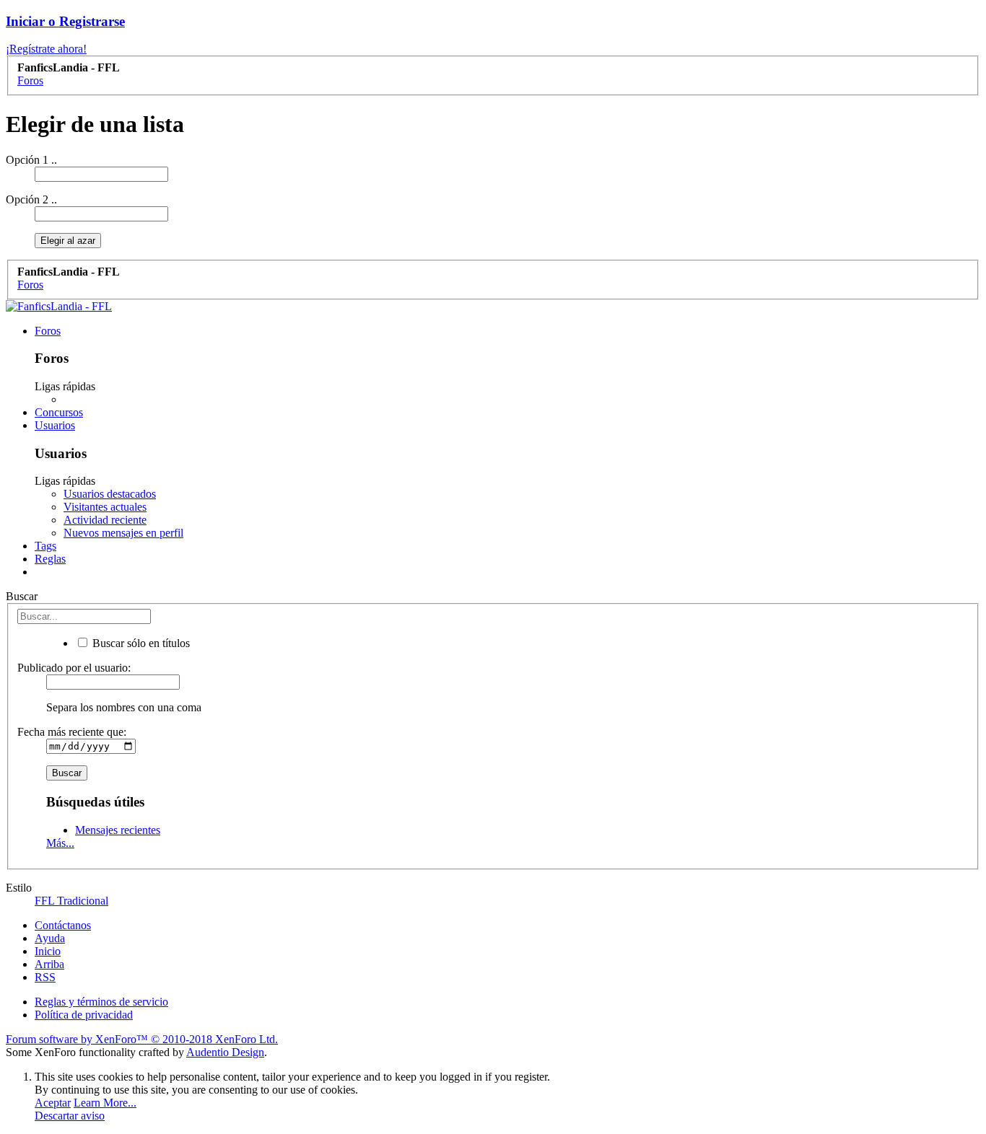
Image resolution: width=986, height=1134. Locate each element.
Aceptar (53, 1102)
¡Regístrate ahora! (46, 49)
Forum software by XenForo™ (142, 1039)
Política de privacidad (84, 1014)
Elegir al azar (67, 240)
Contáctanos (63, 925)
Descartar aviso (70, 1115)
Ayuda (50, 938)
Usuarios (55, 425)
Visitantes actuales (105, 507)
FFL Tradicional (71, 901)
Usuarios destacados (110, 494)
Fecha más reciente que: (71, 732)
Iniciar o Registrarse (65, 21)
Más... (60, 843)
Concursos (59, 412)
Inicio (48, 951)
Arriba (49, 964)
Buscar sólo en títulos (140, 643)
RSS (45, 977)
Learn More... (105, 1102)
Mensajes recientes (117, 830)
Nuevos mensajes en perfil (123, 533)
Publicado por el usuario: (74, 668)
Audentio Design (225, 1052)
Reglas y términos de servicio (101, 1001)
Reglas (50, 559)
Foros (48, 331)
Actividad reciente (105, 520)
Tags (45, 546)
